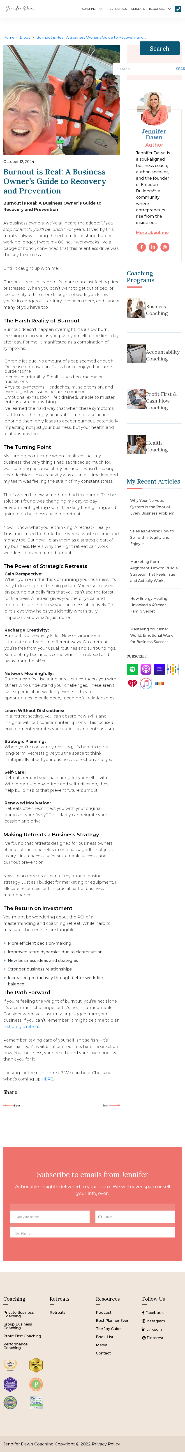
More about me (152, 232)
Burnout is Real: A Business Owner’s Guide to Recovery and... (91, 37)
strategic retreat (23, 1026)
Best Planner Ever (112, 1320)
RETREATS (138, 8)
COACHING (89, 8)
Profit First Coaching (22, 1336)
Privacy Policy (106, 1444)
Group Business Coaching (17, 1326)
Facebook (154, 1313)
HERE (47, 1079)
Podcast (103, 1312)
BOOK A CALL (178, 8)
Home (8, 37)
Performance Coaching (15, 1346)
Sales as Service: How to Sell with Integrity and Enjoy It (152, 537)
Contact (103, 1353)
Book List (104, 1337)
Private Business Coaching (18, 1314)
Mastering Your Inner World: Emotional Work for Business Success (151, 635)
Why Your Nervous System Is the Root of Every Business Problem (152, 506)
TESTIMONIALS (117, 8)
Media (101, 1345)
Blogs (25, 37)
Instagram (155, 1321)
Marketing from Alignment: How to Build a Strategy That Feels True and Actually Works (154, 571)
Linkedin (153, 1329)
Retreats (58, 1312)
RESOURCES (156, 8)
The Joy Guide (109, 1329)
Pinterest (155, 1338)
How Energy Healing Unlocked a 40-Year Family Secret (148, 604)
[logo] (10, 1373)
